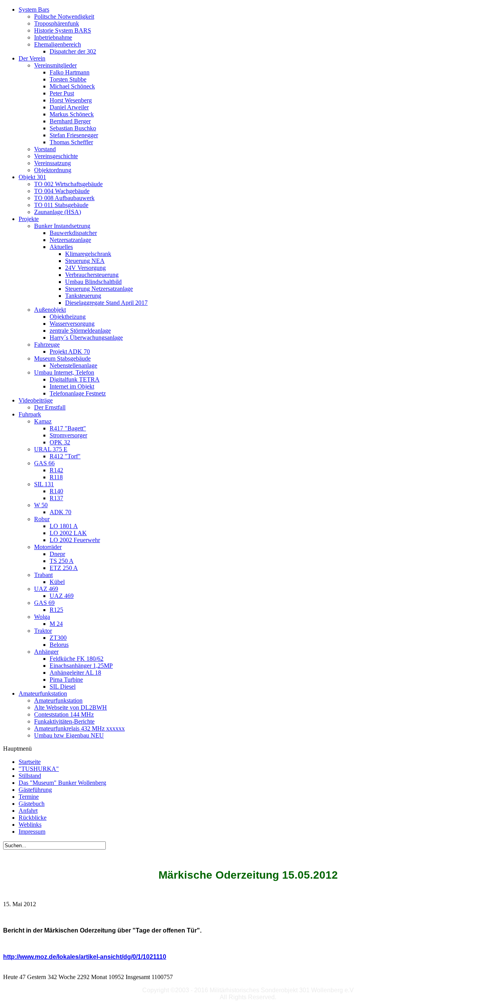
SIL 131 (44, 484)
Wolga (42, 616)
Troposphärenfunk (56, 23)
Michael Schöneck (72, 86)
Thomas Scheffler (71, 142)
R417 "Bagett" (68, 428)
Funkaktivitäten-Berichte (64, 721)
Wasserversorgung (72, 323)
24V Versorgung (85, 267)
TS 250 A (62, 561)
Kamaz (43, 421)
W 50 (41, 505)
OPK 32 (60, 442)
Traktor (43, 630)
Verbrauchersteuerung (92, 274)
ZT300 (58, 637)
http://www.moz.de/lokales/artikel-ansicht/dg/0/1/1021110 (84, 956)
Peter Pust (62, 93)
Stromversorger (68, 435)
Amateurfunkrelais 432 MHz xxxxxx (79, 728)
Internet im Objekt (72, 386)
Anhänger (46, 651)
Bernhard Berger (70, 121)
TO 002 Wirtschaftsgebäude (68, 184)
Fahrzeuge (47, 344)
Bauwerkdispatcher (73, 233)
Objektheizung (68, 316)
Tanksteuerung (83, 295)
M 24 (56, 623)
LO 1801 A (64, 526)
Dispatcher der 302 (73, 51)
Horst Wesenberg (71, 100)
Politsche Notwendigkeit (64, 16)
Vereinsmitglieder (55, 65)
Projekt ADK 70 (70, 351)
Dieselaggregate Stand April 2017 (106, 302)
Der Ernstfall (49, 407)
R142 (56, 470)
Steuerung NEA (85, 260)
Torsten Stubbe (68, 79)
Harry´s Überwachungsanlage (86, 337)
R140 (56, 491)
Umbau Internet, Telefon (64, 372)
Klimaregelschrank (88, 253)
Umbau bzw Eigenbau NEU (69, 735)
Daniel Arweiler (69, 107)
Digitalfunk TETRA (75, 379)
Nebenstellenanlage (73, 365)
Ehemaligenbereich (57, 44)
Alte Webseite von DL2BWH (70, 707)
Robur (42, 519)
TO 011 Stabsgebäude (61, 205)
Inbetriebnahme (53, 37)
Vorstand (45, 149)
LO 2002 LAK (68, 533)
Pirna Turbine (66, 679)
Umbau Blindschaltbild (93, 281)
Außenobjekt (50, 309)
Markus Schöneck (72, 114)
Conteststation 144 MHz (64, 714)
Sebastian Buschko (73, 128)
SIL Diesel (63, 686)
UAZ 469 (46, 589)
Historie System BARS (62, 30)
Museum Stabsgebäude (62, 358)
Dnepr (57, 554)
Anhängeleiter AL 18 (75, 672)
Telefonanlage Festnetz (78, 393)
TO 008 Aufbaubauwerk (64, 198)
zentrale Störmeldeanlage (80, 330)
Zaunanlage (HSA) (57, 212)
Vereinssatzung (52, 163)
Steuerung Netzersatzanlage (99, 288)
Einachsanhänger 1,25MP (81, 665)
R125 (56, 609)
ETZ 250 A (64, 568)
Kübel (57, 582)
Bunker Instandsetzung (62, 226)
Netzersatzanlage (70, 240)
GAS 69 (44, 602)
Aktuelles (61, 247)
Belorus (59, 644)
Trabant (43, 575)
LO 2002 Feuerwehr (75, 540)
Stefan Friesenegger (74, 135)
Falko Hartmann (70, 72)
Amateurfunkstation (58, 700)
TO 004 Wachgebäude (62, 191)
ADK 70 (60, 512)
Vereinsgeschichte (56, 156)
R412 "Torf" (65, 456)
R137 (56, 498)
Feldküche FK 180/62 (76, 658)
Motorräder (48, 547)
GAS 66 (44, 463)
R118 (56, 477)
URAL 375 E (50, 449)
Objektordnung (52, 170)
